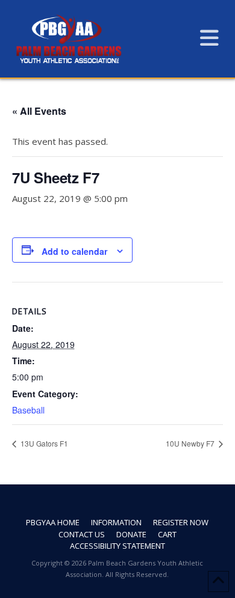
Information (116, 522)
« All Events (39, 111)
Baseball (28, 410)
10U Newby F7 (191, 443)
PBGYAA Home (53, 522)
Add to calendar (74, 251)
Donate (131, 534)
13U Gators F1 (43, 443)
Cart (167, 534)
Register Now (180, 522)
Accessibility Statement (117, 546)
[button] (209, 37)
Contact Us (81, 534)
